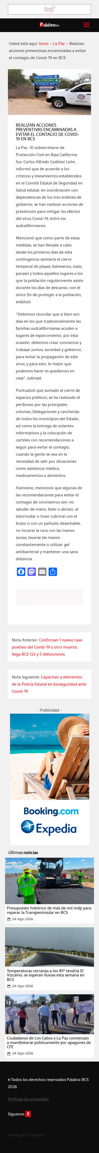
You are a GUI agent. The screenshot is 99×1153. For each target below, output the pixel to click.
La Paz (59, 43)
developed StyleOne (26, 1135)
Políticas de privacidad (28, 1099)
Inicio (44, 43)
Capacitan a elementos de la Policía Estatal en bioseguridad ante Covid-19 (49, 684)
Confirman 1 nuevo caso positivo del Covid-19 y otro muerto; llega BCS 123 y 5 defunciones (47, 647)
